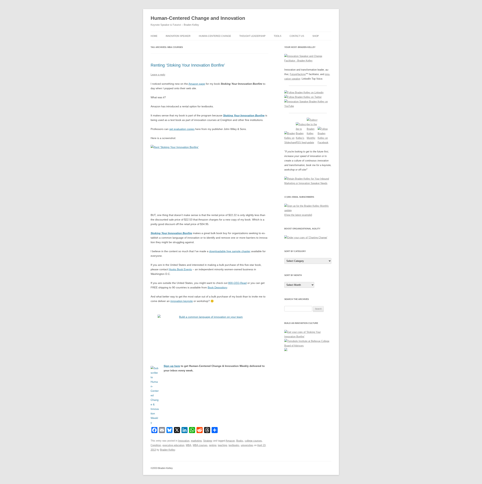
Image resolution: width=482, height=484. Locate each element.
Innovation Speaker (178, 36)
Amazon (230, 440)
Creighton (156, 445)
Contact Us (297, 36)
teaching (222, 445)
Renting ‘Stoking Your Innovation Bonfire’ (188, 65)
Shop (315, 36)
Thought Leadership (252, 36)
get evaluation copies (181, 129)
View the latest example (298, 215)
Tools (277, 36)
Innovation (183, 440)
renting (212, 445)
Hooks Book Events (180, 269)
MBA (188, 445)
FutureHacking (298, 74)
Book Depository (217, 287)
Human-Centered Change (215, 36)
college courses (253, 440)
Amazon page (196, 83)
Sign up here (172, 365)
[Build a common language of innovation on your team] (209, 333)
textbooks (234, 445)
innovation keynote (181, 301)
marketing (196, 440)
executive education (173, 445)
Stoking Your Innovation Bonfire (244, 115)
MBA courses (200, 445)
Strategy (207, 440)
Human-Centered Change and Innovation (198, 18)
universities (247, 445)
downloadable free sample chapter (229, 251)
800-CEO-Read (237, 282)
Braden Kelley (167, 449)
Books (239, 440)
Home (154, 36)
